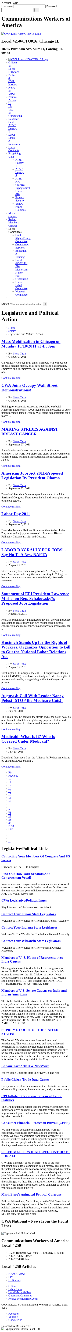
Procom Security (19, 199)
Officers (12, 1286)
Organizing (21, 278)
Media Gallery (12, 215)
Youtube (13, 1316)
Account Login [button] (9, 2)
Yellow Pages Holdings (20, 206)
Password (51, 6)
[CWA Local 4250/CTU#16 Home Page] (21, 33)
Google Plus (15, 1319)
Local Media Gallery (19, 1292)
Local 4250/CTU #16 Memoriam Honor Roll (21, 268)
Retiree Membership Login (23, 1298)
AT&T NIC (19, 180)
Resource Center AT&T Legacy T (13, 125)
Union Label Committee (21, 285)
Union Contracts (13, 149)
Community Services (21, 246)
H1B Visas (14, 1280)
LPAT (11, 1277)
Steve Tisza (19, 353)
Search (5, 303)
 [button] (9, 297)
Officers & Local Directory (13, 67)
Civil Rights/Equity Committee (23, 238)
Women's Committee (21, 293)
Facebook (13, 1313)
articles (12, 330)
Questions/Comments (20, 1295)
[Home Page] (28, 59)
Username (7, 6)
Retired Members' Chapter (13, 222)
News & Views (16, 1273)
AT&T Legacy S (19, 172)
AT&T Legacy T (19, 162)
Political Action (12, 99)
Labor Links (15, 1289)
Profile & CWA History (12, 80)
